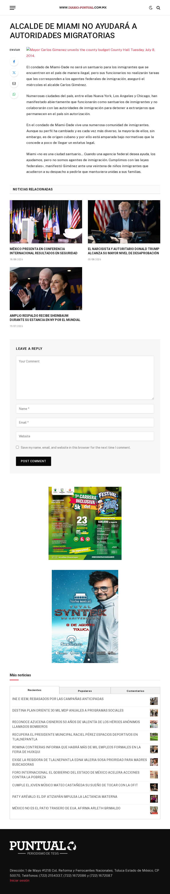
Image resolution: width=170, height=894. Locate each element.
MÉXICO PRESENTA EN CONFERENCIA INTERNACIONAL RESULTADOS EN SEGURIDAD (43, 251)
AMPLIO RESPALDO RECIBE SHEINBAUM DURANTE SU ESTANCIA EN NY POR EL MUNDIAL (45, 318)
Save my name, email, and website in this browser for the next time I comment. (76, 447)
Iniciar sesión (19, 880)
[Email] (14, 83)
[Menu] (12, 8)
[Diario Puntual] (85, 8)
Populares (85, 691)
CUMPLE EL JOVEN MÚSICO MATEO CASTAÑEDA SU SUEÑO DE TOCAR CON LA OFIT (75, 785)
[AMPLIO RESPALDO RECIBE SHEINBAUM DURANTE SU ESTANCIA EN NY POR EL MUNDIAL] (46, 288)
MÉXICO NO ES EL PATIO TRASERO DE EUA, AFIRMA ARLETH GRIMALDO (66, 808)
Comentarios (135, 691)
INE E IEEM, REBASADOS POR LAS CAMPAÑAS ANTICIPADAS (58, 699)
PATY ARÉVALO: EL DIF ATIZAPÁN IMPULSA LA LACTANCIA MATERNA (64, 796)
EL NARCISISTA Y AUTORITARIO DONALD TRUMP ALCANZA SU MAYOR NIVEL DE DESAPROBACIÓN (123, 251)
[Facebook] (14, 61)
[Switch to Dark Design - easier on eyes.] (151, 8)
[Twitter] (14, 72)
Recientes (34, 690)
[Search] (158, 8)
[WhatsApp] (14, 94)
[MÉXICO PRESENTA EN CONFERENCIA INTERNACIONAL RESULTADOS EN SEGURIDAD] (46, 221)
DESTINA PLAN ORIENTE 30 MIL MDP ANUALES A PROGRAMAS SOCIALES (68, 710)
